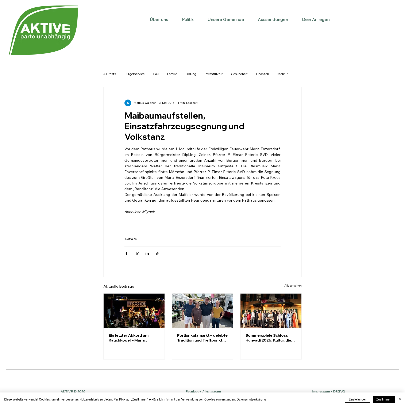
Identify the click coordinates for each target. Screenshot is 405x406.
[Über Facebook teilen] (126, 253)
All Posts (109, 74)
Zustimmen (383, 399)
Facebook (193, 391)
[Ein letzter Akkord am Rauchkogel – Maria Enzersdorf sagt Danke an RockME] (134, 311)
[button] (159, 19)
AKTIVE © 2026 (73, 391)
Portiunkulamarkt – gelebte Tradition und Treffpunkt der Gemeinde (202, 338)
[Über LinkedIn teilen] (147, 253)
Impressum (321, 391)
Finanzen (262, 74)
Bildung (191, 74)
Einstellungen (358, 399)
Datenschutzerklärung (251, 399)
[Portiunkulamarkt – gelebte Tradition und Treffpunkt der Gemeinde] (202, 311)
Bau (156, 74)
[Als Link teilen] (157, 253)
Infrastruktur (214, 74)
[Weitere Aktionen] (278, 102)
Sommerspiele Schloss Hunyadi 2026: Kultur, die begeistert (268, 338)
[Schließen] (399, 399)
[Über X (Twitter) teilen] (137, 253)
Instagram (213, 391)
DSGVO (339, 391)
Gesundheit (239, 74)
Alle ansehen (293, 285)
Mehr (281, 74)
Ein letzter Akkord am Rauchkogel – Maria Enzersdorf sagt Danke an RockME (133, 338)
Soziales (131, 239)
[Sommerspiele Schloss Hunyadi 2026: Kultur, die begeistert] (270, 311)
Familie (172, 74)
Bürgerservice (134, 74)
